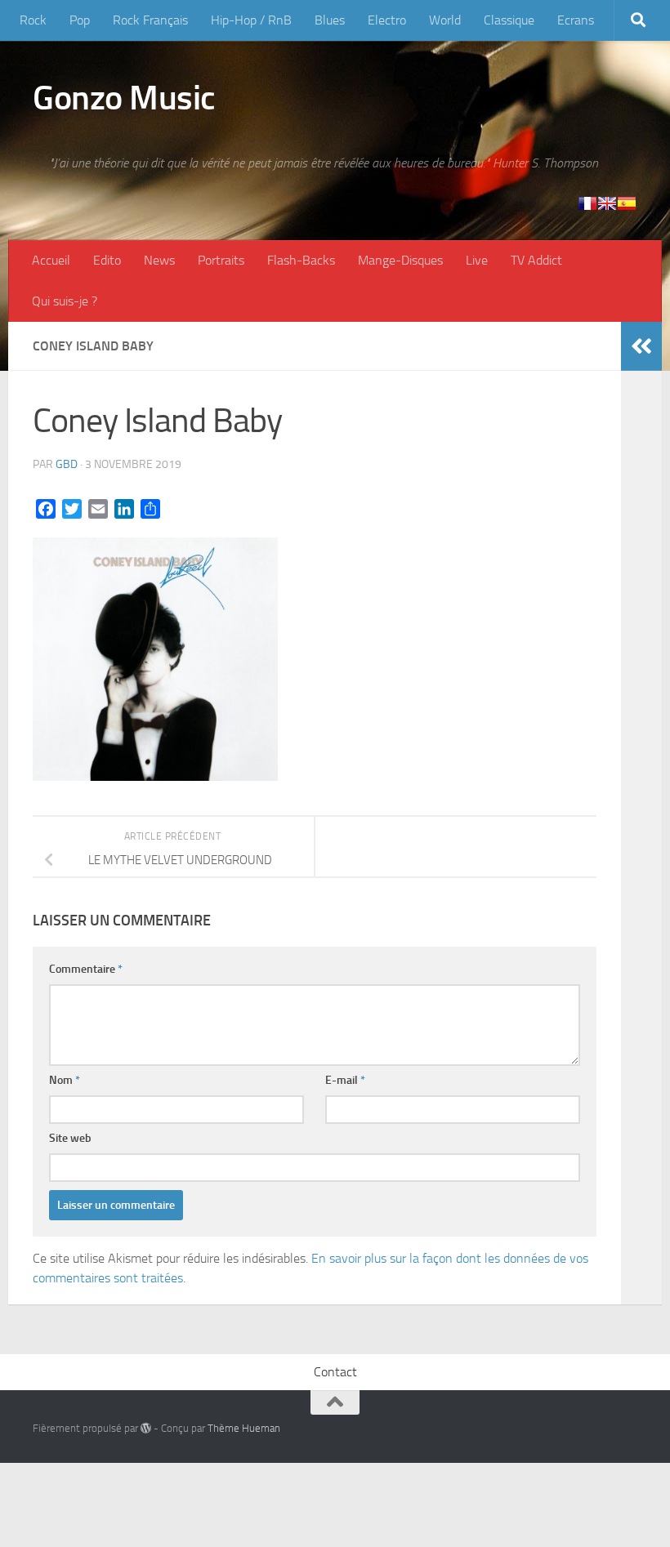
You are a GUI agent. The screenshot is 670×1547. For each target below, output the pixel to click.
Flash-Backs (301, 260)
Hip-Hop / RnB (251, 20)
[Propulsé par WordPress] (146, 1428)
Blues (330, 20)
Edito (107, 260)
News (159, 260)
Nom (64, 1080)
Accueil (51, 260)
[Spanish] (627, 203)
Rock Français (150, 20)
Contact (335, 1372)
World (445, 20)
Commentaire (86, 969)
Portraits (221, 260)
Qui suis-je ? (64, 301)
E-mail (345, 1080)
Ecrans (575, 20)
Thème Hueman (244, 1428)
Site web (70, 1138)
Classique (509, 20)
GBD (67, 464)
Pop (79, 20)
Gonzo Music (124, 98)
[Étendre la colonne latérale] (641, 346)
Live (477, 260)
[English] (607, 203)
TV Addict (536, 260)
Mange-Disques (400, 260)
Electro (387, 20)
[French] (587, 203)
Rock (33, 20)
